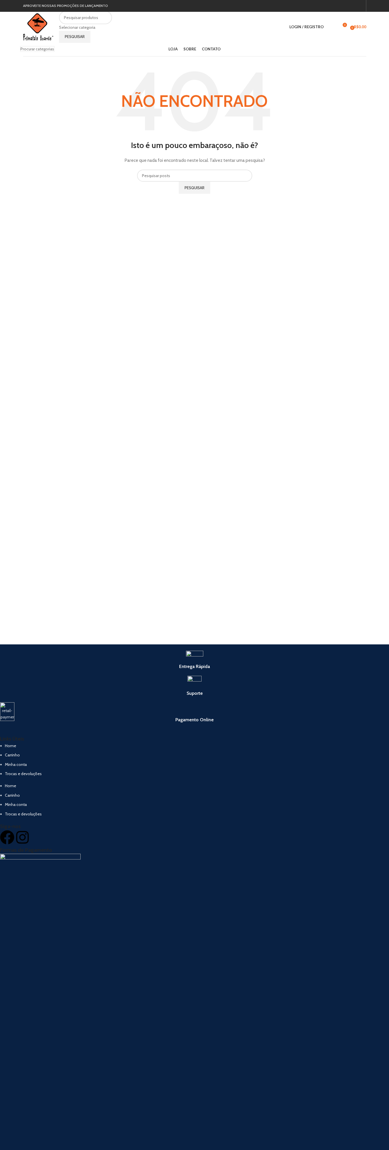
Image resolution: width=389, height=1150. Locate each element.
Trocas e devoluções (23, 773)
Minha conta (16, 764)
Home (10, 745)
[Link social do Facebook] (352, 6)
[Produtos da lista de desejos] (332, 27)
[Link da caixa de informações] (194, 660)
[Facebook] (7, 837)
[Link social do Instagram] (359, 6)
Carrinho (12, 755)
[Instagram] (22, 837)
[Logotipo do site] (38, 26)
